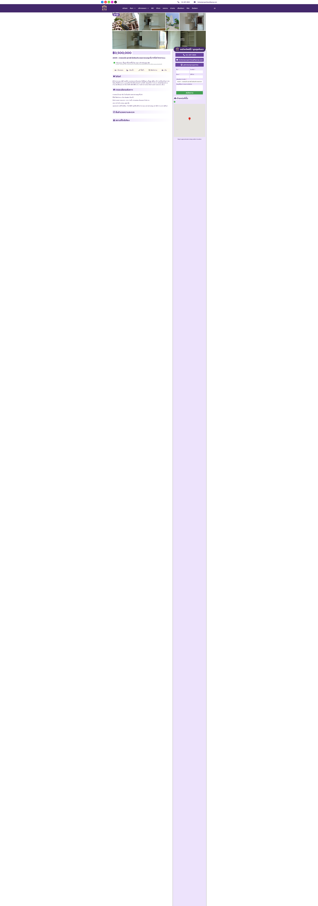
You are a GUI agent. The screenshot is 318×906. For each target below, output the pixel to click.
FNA (188, 8)
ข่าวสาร (172, 8)
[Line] (109, 2)
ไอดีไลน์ (192, 74)
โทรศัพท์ (192, 69)
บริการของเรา (142, 8)
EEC (152, 8)
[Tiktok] (115, 2)
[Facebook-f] (102, 2)
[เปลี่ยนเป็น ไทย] (214, 8)
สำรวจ (158, 8)
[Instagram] (112, 2)
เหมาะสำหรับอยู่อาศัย (143, 63)
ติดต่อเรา (195, 8)
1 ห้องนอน (119, 63)
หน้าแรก (124, 8)
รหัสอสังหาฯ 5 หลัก (181, 79)
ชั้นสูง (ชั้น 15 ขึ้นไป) (129, 63)
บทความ (165, 8)
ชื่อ (177, 69)
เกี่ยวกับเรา (180, 8)
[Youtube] (105, 2)
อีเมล (177, 74)
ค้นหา (131, 8)
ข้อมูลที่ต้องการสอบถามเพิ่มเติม (184, 84)
